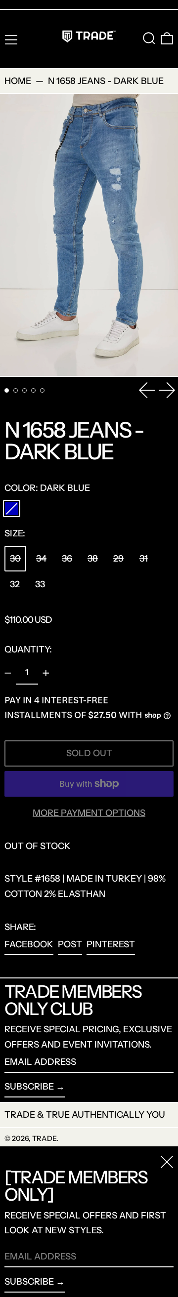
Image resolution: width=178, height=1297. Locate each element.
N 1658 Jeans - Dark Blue (106, 81)
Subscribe (29, 1086)
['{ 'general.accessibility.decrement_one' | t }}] (8, 673)
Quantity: (28, 649)
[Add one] (46, 673)
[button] (149, 38)
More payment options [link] (89, 813)
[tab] (6, 390)
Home (17, 81)
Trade (44, 1138)
